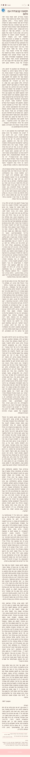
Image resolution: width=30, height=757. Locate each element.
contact (16, 752)
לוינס (16, 743)
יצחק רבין (23, 743)
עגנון (5, 743)
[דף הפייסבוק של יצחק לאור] (1, 5)
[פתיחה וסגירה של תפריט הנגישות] (3, 10)
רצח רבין (7, 745)
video (20, 752)
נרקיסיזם (13, 743)
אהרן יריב (8, 742)
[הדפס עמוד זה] (5, 5)
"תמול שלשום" (18, 742)
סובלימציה (8, 743)
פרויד (20, 745)
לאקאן (19, 743)
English (9, 5)
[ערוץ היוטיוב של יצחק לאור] (3, 5)
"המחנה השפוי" (24, 742)
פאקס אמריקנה (25, 745)
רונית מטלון (12, 745)
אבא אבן (12, 742)
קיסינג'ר (16, 745)
